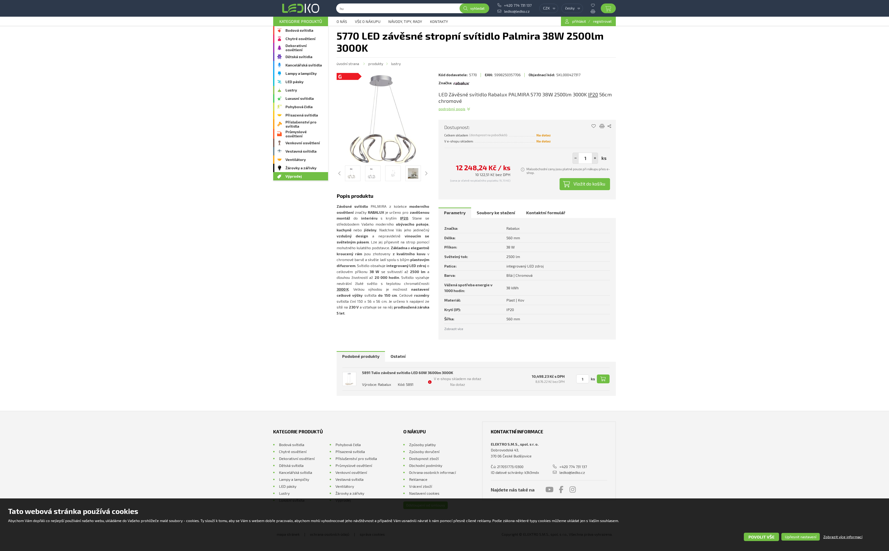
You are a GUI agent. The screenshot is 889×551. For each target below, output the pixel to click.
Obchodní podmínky (425, 465)
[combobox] (548, 8)
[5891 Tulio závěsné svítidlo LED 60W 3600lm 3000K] (349, 379)
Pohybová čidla (299, 106)
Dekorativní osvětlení (296, 47)
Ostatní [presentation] (398, 356)
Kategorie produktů (300, 21)
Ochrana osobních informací (432, 472)
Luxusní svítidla (299, 98)
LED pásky (294, 81)
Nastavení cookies (424, 493)
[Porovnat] (596, 11)
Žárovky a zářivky (300, 168)
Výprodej (293, 176)
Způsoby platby (422, 444)
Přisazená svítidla (301, 115)
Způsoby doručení (424, 451)
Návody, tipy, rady (405, 21)
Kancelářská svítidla (303, 65)
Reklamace (418, 479)
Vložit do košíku (589, 183)
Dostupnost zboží (424, 458)
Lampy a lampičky (301, 73)
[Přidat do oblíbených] (593, 126)
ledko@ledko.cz (517, 11)
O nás (342, 21)
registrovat (602, 21)
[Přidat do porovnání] (602, 126)
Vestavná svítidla (300, 151)
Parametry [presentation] (455, 212)
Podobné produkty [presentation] (360, 356)
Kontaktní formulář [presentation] (545, 212)
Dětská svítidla (298, 56)
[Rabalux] (462, 83)
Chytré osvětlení (300, 38)
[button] (595, 158)
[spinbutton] (585, 158)
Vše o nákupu (367, 21)
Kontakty (439, 21)
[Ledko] (300, 8)
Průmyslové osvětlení (296, 133)
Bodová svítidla (299, 30)
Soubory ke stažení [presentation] (496, 212)
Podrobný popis (451, 109)
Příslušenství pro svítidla (300, 124)
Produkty (375, 63)
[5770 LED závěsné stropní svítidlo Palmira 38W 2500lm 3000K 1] (383, 119)
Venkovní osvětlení (302, 143)
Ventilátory (295, 159)
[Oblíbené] (596, 5)
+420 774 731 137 (518, 5)
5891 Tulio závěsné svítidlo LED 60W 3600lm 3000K (407, 372)
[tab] (454, 213)
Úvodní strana (348, 63)
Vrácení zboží (420, 486)
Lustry (291, 90)
